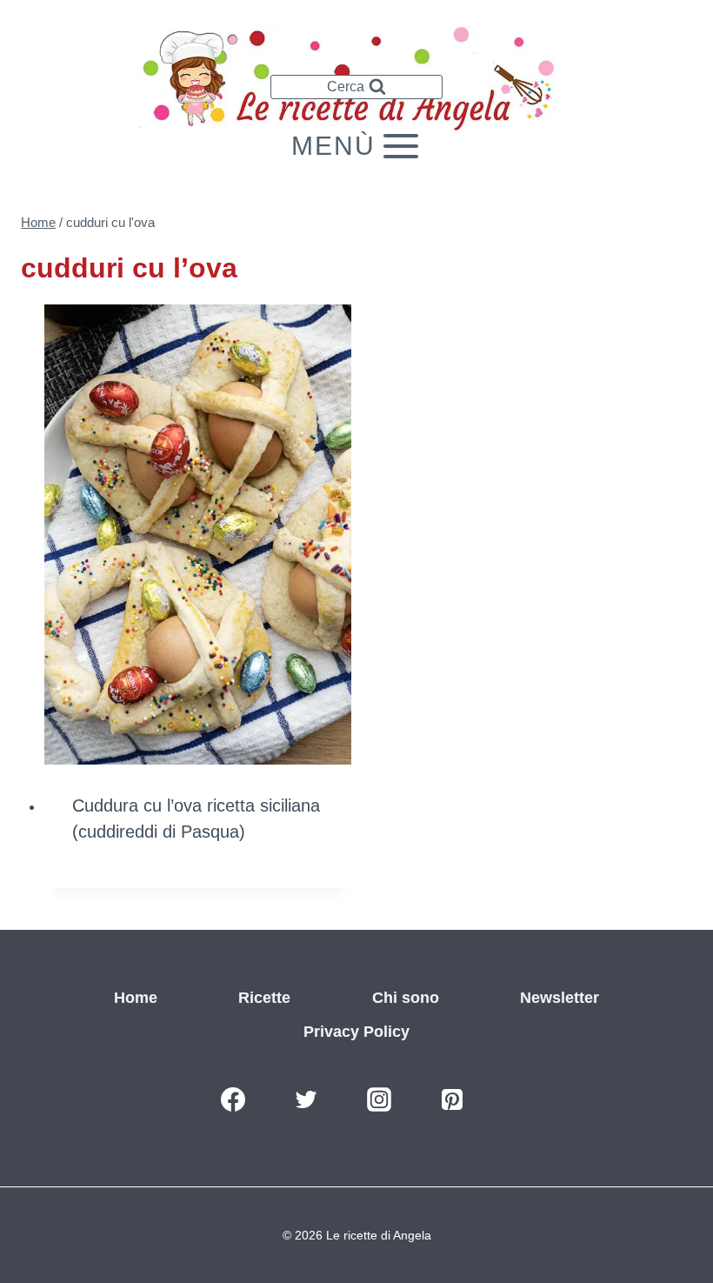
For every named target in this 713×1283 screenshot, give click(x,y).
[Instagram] (379, 1099)
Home (135, 997)
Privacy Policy (356, 1031)
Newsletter (559, 997)
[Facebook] (233, 1099)
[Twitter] (306, 1099)
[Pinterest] (452, 1099)
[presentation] (197, 534)
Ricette (264, 997)
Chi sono (405, 997)
